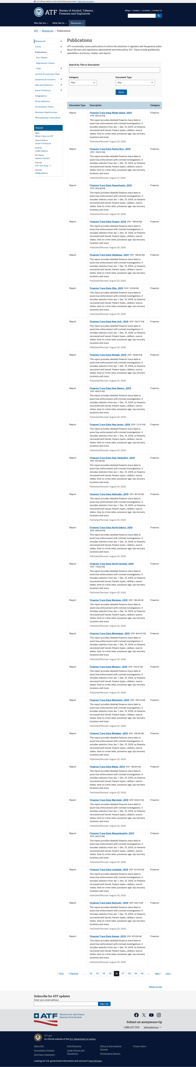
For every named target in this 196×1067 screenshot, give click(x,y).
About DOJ (39, 1046)
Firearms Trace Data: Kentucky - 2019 (109, 903)
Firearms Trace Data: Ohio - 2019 (106, 288)
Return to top (155, 987)
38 (129, 973)
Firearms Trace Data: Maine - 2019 (107, 766)
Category (74, 77)
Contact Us (157, 10)
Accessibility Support (44, 1050)
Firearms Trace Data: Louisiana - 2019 (109, 869)
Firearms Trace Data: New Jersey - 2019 (110, 424)
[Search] (159, 16)
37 (123, 973)
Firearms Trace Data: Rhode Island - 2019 (111, 113)
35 (110, 973)
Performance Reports (110, 1053)
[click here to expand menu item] (61, 41)
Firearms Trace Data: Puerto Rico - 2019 (110, 149)
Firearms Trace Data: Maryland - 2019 (109, 800)
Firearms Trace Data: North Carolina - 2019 (112, 564)
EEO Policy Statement (44, 1055)
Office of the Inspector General (111, 1047)
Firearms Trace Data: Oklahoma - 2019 (109, 255)
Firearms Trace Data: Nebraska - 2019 (109, 494)
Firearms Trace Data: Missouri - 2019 (108, 667)
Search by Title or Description (84, 65)
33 (97, 973)
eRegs (127, 10)
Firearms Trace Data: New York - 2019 (109, 321)
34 (103, 973)
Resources (47, 30)
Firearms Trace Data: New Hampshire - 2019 (112, 458)
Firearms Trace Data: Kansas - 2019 (108, 936)
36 (116, 973)
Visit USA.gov (95, 1061)
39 (135, 973)
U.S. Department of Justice (82, 1039)
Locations (146, 10)
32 (91, 973)
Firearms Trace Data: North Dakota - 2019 (111, 527)
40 (142, 973)
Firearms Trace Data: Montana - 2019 (109, 600)
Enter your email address (46, 1000)
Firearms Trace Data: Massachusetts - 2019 (112, 833)
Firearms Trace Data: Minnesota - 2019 (109, 700)
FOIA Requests (74, 1046)
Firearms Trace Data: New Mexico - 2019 (110, 388)
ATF (36, 30)
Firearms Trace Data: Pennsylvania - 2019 (111, 185)
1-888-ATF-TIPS (131, 1027)
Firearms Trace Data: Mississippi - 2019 (110, 633)
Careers (136, 10)
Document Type (124, 77)
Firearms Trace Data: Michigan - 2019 (109, 733)
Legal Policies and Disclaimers (75, 1052)
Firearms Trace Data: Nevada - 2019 (108, 355)
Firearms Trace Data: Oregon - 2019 (108, 221)
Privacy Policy (139, 1046)
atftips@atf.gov (151, 1027)
